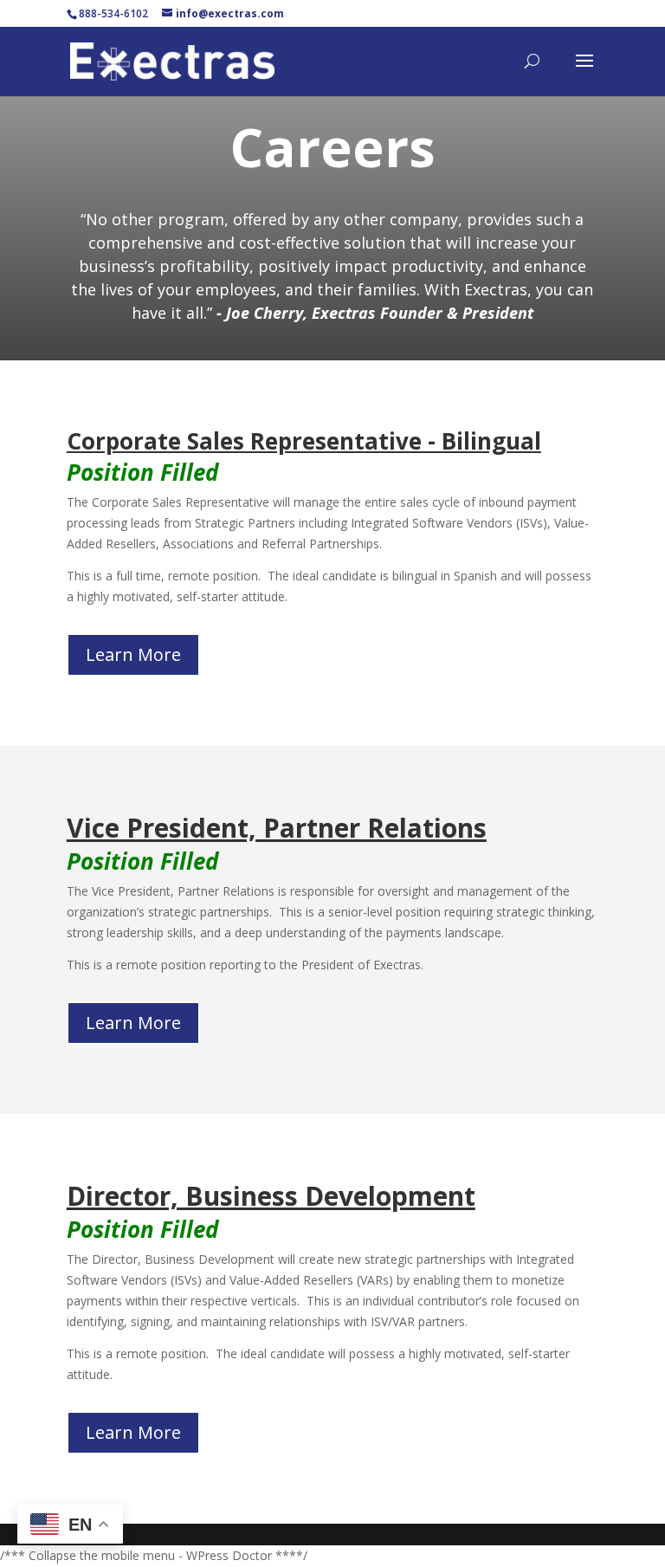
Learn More (133, 654)
